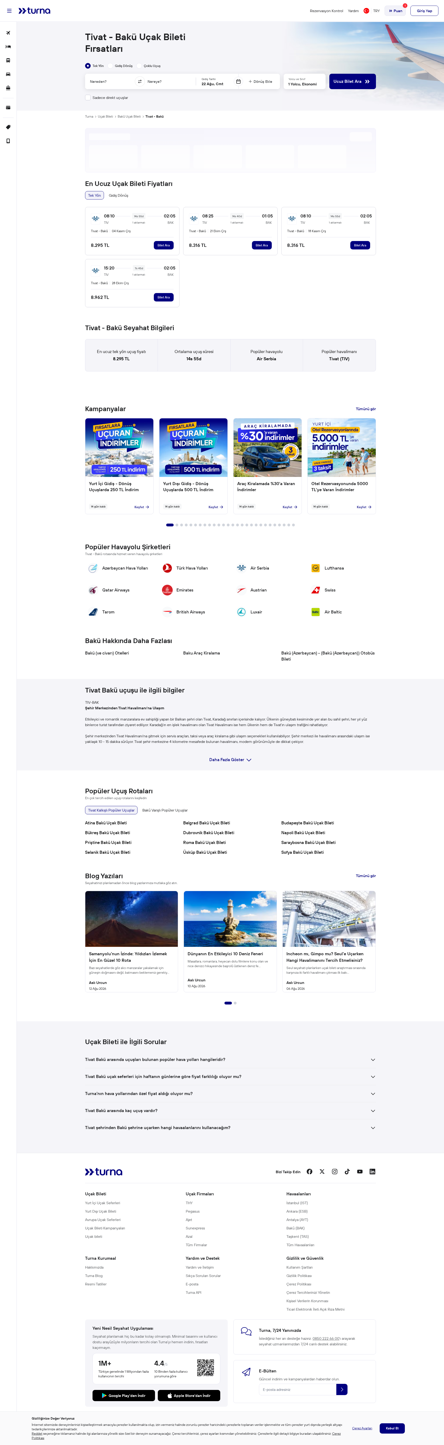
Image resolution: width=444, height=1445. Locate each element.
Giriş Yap (424, 10)
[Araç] (8, 74)
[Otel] (8, 47)
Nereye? (155, 81)
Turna (89, 116)
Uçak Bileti (105, 116)
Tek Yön (94, 195)
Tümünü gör (366, 408)
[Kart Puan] (8, 108)
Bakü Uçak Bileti (129, 116)
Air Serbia (266, 358)
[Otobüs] (8, 61)
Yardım (353, 10)
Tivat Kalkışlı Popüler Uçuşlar (111, 810)
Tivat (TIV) (339, 358)
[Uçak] (8, 33)
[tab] (94, 66)
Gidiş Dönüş (118, 195)
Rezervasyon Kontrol (326, 10)
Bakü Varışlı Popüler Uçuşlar (165, 810)
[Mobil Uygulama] (8, 141)
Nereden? (98, 81)
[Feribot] (8, 88)
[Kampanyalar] (8, 127)
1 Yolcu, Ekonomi (302, 84)
